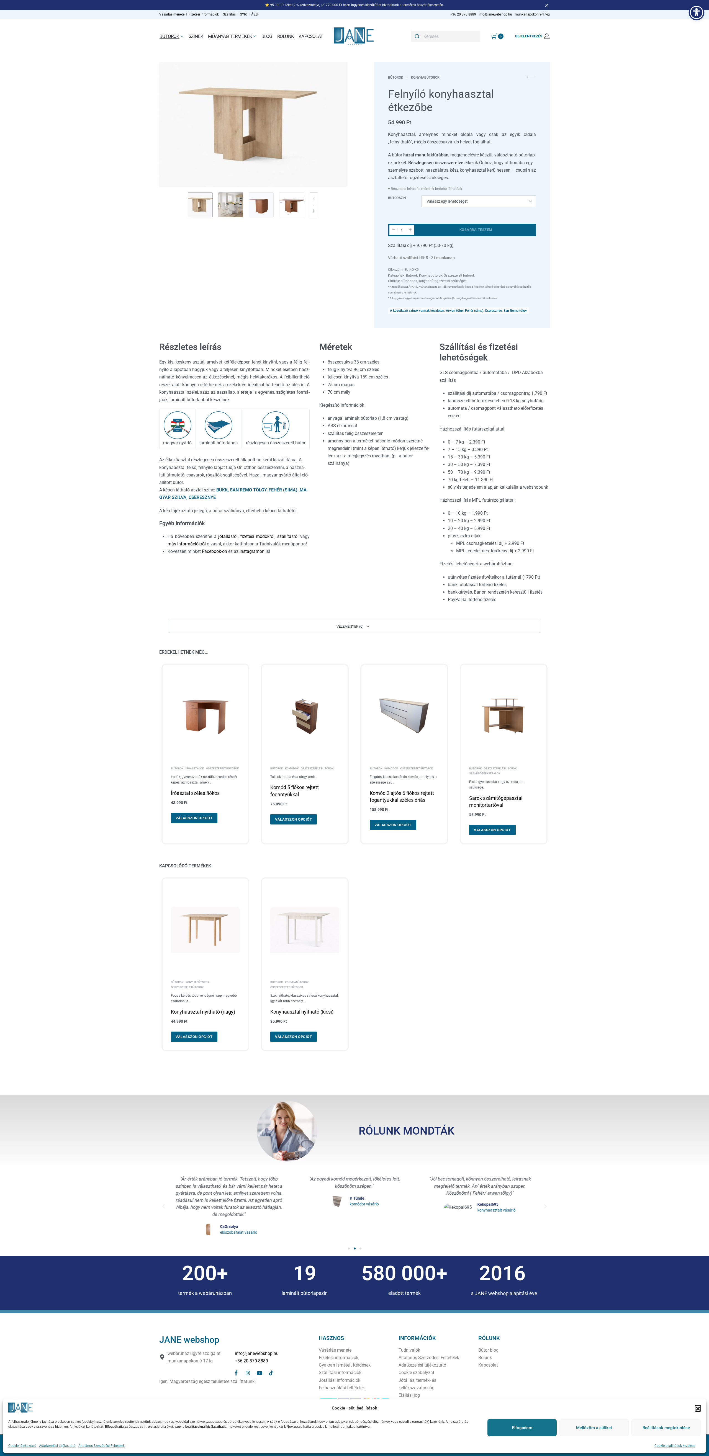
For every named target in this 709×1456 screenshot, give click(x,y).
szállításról (288, 536)
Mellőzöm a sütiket (594, 1427)
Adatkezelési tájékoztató (57, 1446)
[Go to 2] (230, 204)
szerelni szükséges (452, 281)
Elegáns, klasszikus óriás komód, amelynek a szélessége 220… (403, 779)
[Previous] (174, 124)
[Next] (332, 124)
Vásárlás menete (171, 14)
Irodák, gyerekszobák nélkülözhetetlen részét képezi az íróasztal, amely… (204, 779)
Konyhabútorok (425, 77)
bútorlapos (409, 281)
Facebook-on (214, 551)
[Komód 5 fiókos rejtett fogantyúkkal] (304, 716)
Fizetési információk (204, 14)
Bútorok (395, 77)
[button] (698, 1408)
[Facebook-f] (236, 1372)
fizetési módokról (257, 536)
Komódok (292, 768)
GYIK (243, 14)
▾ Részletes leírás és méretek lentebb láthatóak (425, 189)
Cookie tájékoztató (22, 1446)
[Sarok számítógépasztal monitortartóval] (503, 716)
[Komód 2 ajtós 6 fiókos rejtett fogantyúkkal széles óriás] (404, 716)
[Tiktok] (271, 1372)
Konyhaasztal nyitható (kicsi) (301, 1012)
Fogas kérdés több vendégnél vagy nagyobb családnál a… (204, 998)
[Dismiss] (546, 5)
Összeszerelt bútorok (459, 275)
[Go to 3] (261, 204)
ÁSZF (255, 14)
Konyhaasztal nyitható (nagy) (203, 1012)
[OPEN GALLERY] (253, 124)
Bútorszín (397, 198)
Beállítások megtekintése (666, 1427)
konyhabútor (427, 281)
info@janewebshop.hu (257, 1353)
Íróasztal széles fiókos (195, 793)
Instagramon (252, 551)
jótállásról (228, 536)
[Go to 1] (200, 204)
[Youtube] (259, 1372)
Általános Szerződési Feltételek (101, 1446)
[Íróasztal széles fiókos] (205, 716)
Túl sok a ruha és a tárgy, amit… (293, 777)
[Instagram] (247, 1372)
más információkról (187, 544)
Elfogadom (522, 1427)
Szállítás (230, 14)
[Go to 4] (291, 204)
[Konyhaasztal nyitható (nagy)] (205, 930)
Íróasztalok (195, 768)
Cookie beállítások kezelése (674, 1446)
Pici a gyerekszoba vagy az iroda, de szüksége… (496, 784)
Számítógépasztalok (484, 773)
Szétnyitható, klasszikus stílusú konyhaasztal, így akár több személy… (304, 998)
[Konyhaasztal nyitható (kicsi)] (304, 930)
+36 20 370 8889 (251, 1361)
